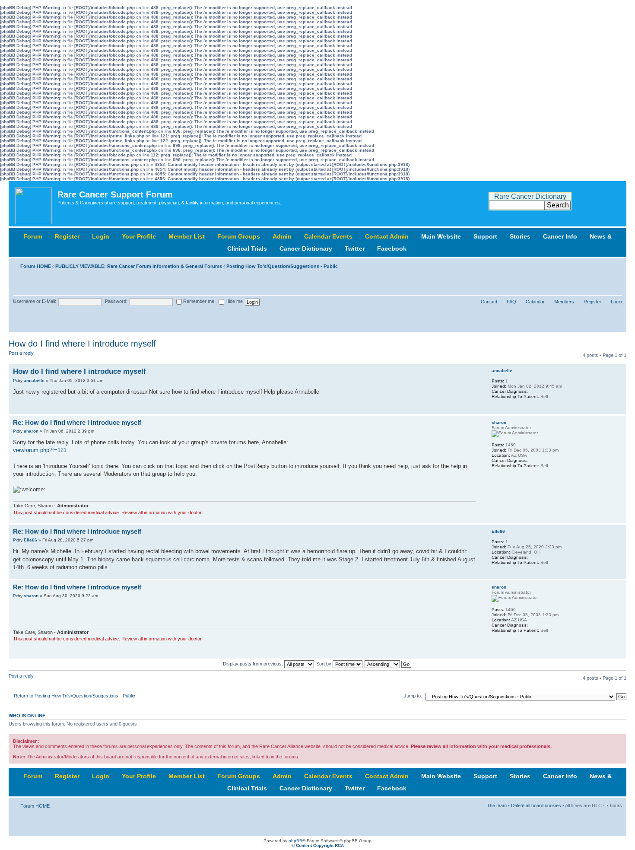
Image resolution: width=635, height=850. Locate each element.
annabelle (34, 380)
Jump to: (413, 695)
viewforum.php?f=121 (40, 450)
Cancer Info (560, 236)
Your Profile (139, 236)
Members (564, 301)
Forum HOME (35, 266)
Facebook (391, 248)
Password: (116, 301)
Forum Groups (238, 236)
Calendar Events (328, 236)
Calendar (535, 301)
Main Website (441, 236)
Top (619, 409)
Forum (32, 236)
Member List (186, 236)
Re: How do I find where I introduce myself (77, 422)
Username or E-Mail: (34, 301)
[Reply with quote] (464, 370)
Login (100, 236)
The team (497, 805)
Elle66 (30, 540)
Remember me (198, 301)
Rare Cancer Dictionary (530, 196)
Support (485, 236)
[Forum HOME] (34, 203)
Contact (489, 301)
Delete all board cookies (536, 805)
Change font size (616, 264)
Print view (602, 264)
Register (67, 236)
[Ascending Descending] (388, 663)
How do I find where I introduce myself (82, 343)
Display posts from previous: (253, 663)
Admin (282, 236)
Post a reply (21, 353)
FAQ (511, 301)
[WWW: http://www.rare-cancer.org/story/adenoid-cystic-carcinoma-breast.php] (496, 477)
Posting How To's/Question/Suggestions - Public (282, 266)
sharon (31, 431)
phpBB (295, 840)
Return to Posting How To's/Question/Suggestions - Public (74, 695)
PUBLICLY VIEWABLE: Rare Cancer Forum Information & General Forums (138, 266)
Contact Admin (387, 236)
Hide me (233, 301)
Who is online (27, 715)
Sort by (324, 663)
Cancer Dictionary (305, 248)
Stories (520, 236)
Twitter (355, 248)
